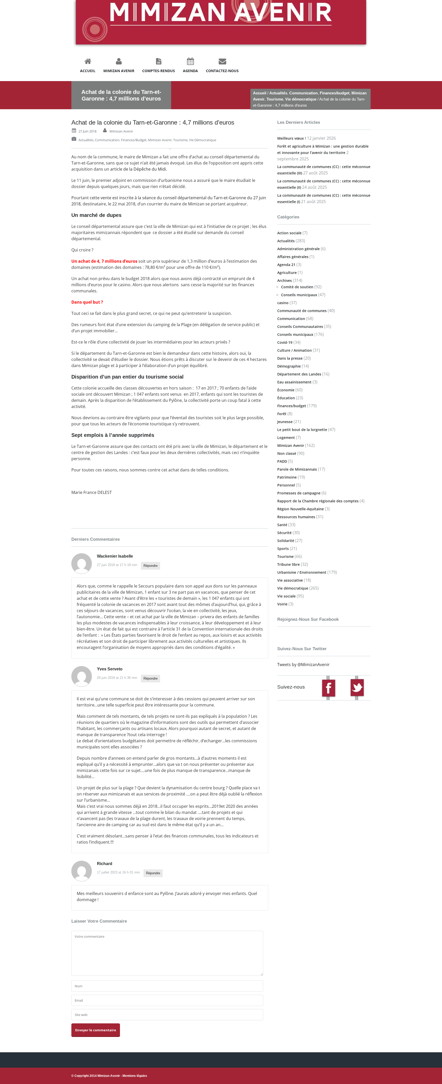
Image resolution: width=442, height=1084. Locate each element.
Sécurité (284, 532)
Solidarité (285, 540)
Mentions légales (135, 1076)
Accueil (259, 93)
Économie (285, 390)
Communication (303, 93)
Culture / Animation (294, 350)
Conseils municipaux (299, 294)
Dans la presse (290, 358)
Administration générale (298, 248)
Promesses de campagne (299, 493)
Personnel (286, 485)
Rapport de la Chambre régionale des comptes (318, 501)
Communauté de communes (302, 310)
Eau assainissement (294, 382)
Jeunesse (285, 421)
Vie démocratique (300, 99)
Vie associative (290, 580)
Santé (282, 524)
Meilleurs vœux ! (291, 138)
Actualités (278, 93)
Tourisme (275, 99)
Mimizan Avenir (121, 131)
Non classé (286, 453)
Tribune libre (288, 564)
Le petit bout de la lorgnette (302, 429)
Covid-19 (284, 342)
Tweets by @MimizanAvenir (303, 664)
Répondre (150, 566)
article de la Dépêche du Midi (138, 169)
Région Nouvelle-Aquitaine (300, 508)
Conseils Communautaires (300, 326)
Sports (283, 548)
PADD (282, 461)
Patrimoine (287, 477)
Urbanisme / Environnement (301, 572)
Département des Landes (299, 374)
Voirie (282, 604)
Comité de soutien (297, 286)
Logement (286, 437)
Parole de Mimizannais (297, 469)
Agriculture (287, 272)
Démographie (289, 366)
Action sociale (289, 232)
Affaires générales (292, 256)
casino (283, 302)
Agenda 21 (286, 264)
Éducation (286, 397)
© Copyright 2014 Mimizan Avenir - (109, 1076)
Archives (284, 280)
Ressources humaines (296, 516)
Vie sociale (286, 596)
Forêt (281, 413)
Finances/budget (334, 93)
